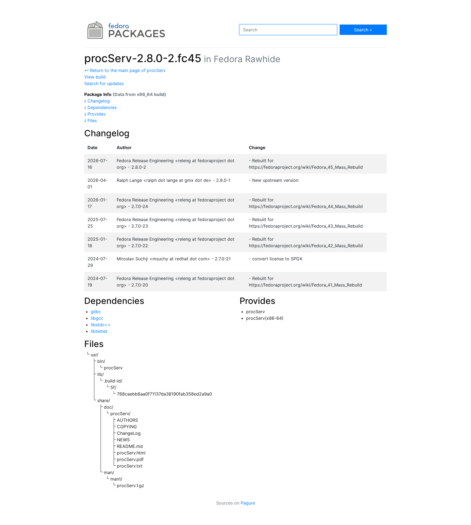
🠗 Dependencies (100, 107)
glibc (96, 311)
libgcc (97, 318)
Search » (363, 29)
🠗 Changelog (97, 101)
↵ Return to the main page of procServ (125, 70)
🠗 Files (90, 120)
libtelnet (99, 331)
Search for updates (104, 83)
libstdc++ (101, 324)
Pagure (248, 503)
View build (95, 77)
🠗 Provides (94, 114)
